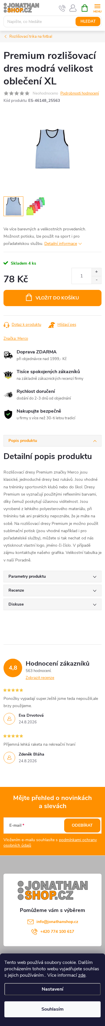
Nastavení (52, 989)
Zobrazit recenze (40, 677)
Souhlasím (52, 1009)
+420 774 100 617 (57, 931)
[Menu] (97, 7)
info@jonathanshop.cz (57, 921)
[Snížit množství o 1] (96, 280)
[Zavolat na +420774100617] (62, 8)
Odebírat (82, 825)
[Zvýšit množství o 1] (96, 272)
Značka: (16, 338)
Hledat (88, 21)
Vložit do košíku (57, 298)
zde (81, 975)
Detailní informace (60, 243)
